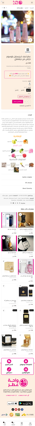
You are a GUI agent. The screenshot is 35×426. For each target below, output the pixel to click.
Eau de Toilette (25, 198)
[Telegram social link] (13, 203)
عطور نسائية (20, 8)
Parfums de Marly (29, 231)
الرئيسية (32, 8)
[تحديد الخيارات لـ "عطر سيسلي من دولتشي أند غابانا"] (3, 285)
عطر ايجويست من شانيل (27, 252)
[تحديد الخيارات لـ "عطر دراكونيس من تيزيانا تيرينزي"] (3, 261)
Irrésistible (19, 200)
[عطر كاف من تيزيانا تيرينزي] (26, 340)
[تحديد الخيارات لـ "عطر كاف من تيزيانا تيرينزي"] (20, 335)
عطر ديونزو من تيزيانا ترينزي (27, 300)
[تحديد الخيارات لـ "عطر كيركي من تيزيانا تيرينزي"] (3, 335)
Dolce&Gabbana (12, 304)
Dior (15, 231)
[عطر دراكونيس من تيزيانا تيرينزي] (9, 267)
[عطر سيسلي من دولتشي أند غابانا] (9, 291)
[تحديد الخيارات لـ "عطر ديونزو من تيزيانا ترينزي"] (20, 285)
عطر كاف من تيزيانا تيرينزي (27, 350)
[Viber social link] (11, 203)
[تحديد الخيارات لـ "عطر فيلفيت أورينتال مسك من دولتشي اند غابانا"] (3, 310)
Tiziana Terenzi (12, 278)
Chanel (31, 254)
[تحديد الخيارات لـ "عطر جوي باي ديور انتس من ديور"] (20, 261)
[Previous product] (6, 8)
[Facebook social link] (20, 203)
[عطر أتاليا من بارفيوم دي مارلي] (26, 220)
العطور (26, 8)
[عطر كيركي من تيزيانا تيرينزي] (9, 340)
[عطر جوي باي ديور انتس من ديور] (26, 267)
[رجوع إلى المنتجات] (4, 8)
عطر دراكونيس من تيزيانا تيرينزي (9, 276)
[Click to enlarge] (30, 40)
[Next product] (2, 8)
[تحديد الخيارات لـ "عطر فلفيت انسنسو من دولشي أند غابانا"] (20, 310)
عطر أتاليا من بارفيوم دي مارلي (26, 229)
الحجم (29, 87)
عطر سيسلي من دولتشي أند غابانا (10, 301)
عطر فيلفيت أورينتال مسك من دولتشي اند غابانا (9, 325)
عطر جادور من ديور (12, 252)
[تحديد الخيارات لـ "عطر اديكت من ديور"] (3, 214)
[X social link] (17, 203)
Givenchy (13, 200)
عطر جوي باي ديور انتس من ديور (26, 276)
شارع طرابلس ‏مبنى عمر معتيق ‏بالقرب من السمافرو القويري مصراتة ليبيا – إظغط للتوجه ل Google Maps (17, 391)
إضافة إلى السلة (17, 101)
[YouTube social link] (16, 409)
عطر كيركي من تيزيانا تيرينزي (9, 350)
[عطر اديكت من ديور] (9, 220)
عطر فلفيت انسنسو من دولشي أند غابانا (26, 325)
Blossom (6, 198)
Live (24, 200)
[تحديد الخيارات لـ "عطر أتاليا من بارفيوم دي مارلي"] (20, 214)
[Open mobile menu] (32, 2)
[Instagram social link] (19, 409)
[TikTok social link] (13, 409)
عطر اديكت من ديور (12, 229)
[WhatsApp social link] (15, 203)
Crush (19, 198)
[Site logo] (17, 2)
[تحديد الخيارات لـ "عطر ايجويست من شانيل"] (20, 237)
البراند (29, 81)
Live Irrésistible (30, 200)
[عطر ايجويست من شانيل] (26, 243)
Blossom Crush (13, 198)
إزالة (28, 93)
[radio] (30, 83)
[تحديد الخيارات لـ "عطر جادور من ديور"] (3, 237)
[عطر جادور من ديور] (9, 243)
